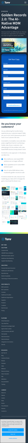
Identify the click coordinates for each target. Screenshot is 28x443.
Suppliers (3, 300)
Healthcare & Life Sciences (7, 270)
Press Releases (4, 406)
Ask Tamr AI (4, 353)
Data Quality (4, 334)
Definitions (3, 379)
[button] (25, 2)
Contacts (3, 292)
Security (3, 344)
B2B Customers (4, 287)
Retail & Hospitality (5, 276)
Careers (3, 398)
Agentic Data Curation (6, 328)
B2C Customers (4, 289)
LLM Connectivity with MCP (7, 331)
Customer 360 (4, 250)
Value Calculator (5, 374)
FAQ (2, 376)
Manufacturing (4, 273)
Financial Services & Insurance (8, 268)
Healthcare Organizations (7, 297)
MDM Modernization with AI (7, 255)
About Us (3, 392)
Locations (3, 305)
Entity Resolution (5, 321)
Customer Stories (5, 358)
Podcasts (3, 363)
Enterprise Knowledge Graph (8, 326)
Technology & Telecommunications (9, 278)
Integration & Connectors (7, 342)
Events (3, 403)
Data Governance (5, 336)
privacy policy (21, 110)
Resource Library (5, 371)
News (2, 400)
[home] (5, 2)
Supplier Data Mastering (6, 261)
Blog (2, 355)
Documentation (5, 381)
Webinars (3, 368)
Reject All (12, 434)
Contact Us (3, 411)
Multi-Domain (4, 308)
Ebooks (3, 360)
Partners (3, 408)
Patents (3, 395)
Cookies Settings (13, 438)
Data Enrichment (5, 339)
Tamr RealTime (4, 323)
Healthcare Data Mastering (7, 258)
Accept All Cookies (12, 430)
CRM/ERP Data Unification (7, 253)
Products (3, 302)
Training (3, 384)
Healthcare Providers (6, 295)
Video (2, 366)
